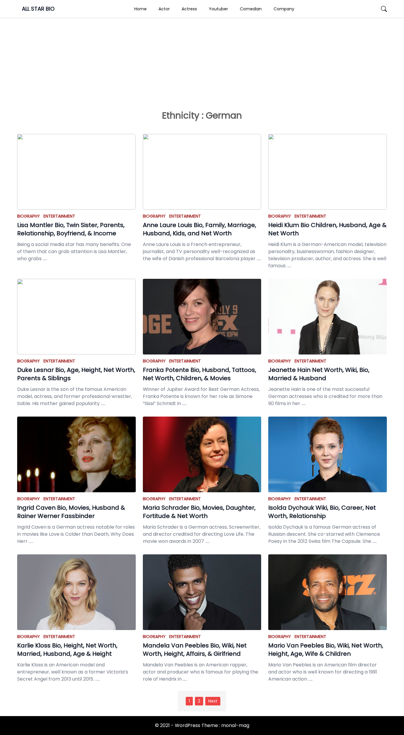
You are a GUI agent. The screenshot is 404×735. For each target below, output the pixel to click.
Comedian (251, 9)
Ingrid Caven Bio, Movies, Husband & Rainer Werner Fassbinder (71, 512)
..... (44, 258)
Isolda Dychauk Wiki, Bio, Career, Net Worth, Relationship (322, 512)
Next (212, 701)
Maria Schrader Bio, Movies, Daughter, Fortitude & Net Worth (199, 512)
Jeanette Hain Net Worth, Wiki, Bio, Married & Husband (318, 374)
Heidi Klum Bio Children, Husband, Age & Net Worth (327, 229)
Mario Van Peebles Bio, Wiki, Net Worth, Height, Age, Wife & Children (325, 649)
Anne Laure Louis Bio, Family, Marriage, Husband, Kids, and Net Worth (199, 229)
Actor (164, 9)
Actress (189, 9)
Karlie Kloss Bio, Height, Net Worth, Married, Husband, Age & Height (67, 649)
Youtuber (218, 9)
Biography (28, 216)
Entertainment (59, 216)
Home (140, 9)
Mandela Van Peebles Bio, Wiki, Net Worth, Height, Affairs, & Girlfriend (195, 649)
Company (284, 9)
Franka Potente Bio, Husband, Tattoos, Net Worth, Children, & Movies (199, 374)
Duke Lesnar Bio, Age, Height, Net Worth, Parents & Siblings (76, 374)
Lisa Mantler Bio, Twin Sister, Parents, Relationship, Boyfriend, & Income (71, 229)
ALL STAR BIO (38, 8)
